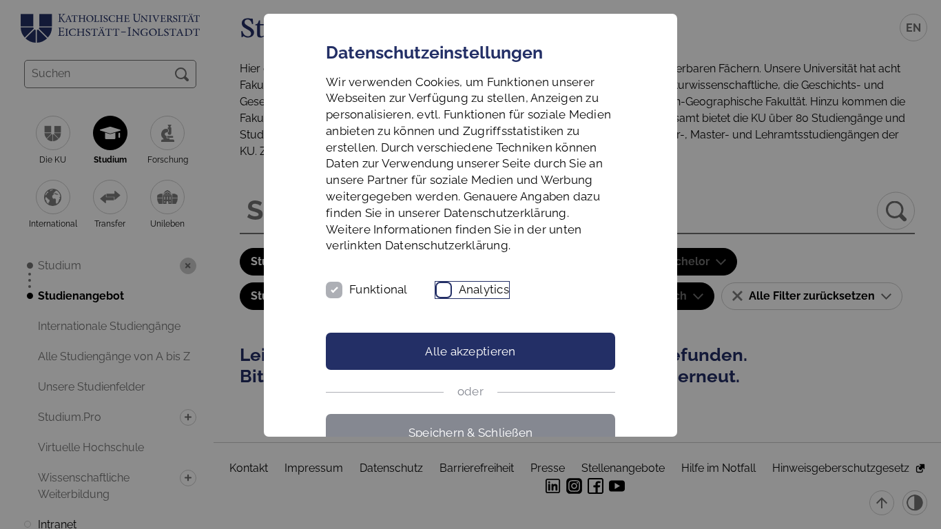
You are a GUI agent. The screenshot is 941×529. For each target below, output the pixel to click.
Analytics (484, 289)
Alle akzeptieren (470, 351)
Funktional (378, 289)
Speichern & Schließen (470, 432)
